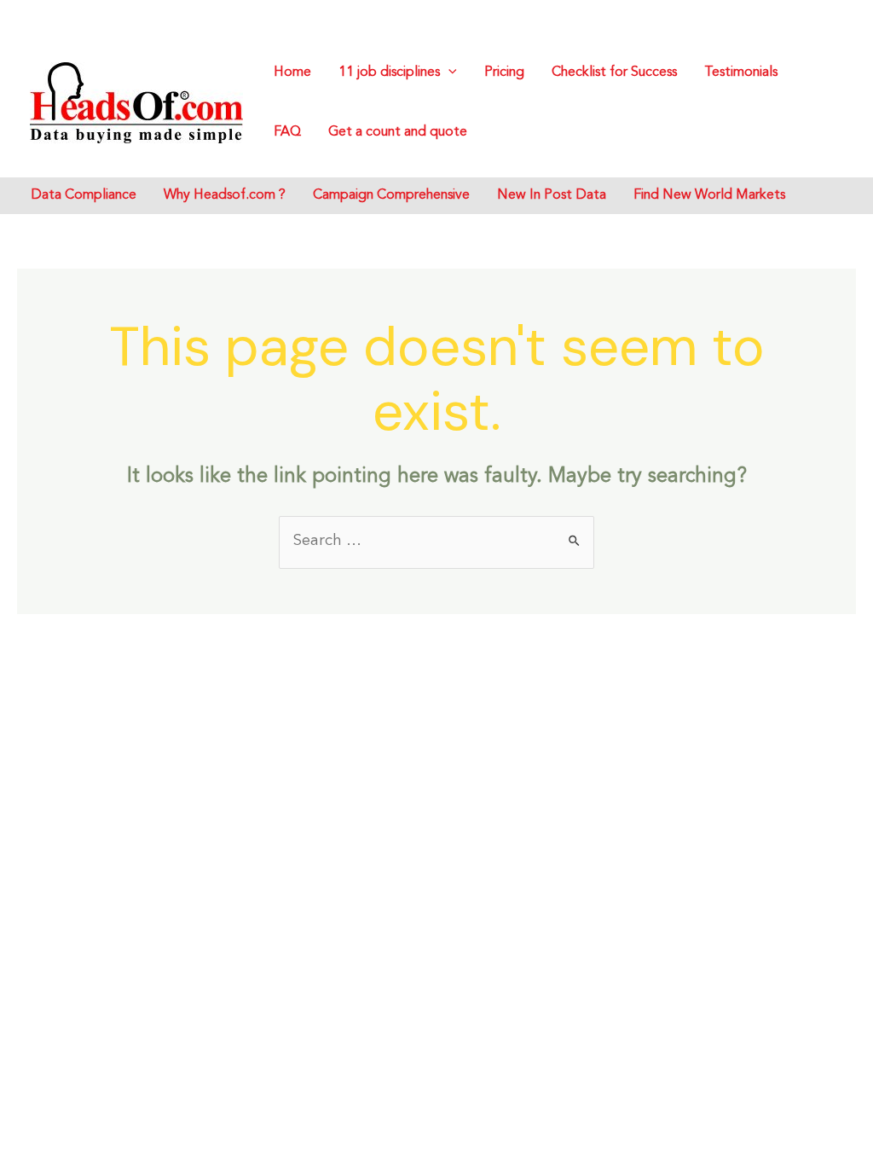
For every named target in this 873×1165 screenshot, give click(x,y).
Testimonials (741, 72)
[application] (448, 72)
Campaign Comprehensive (391, 195)
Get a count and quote (397, 132)
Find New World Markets (709, 195)
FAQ (287, 132)
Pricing (504, 72)
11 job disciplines (389, 72)
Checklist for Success (614, 72)
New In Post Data (551, 195)
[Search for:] (436, 540)
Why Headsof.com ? (225, 195)
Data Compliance (83, 195)
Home (292, 72)
